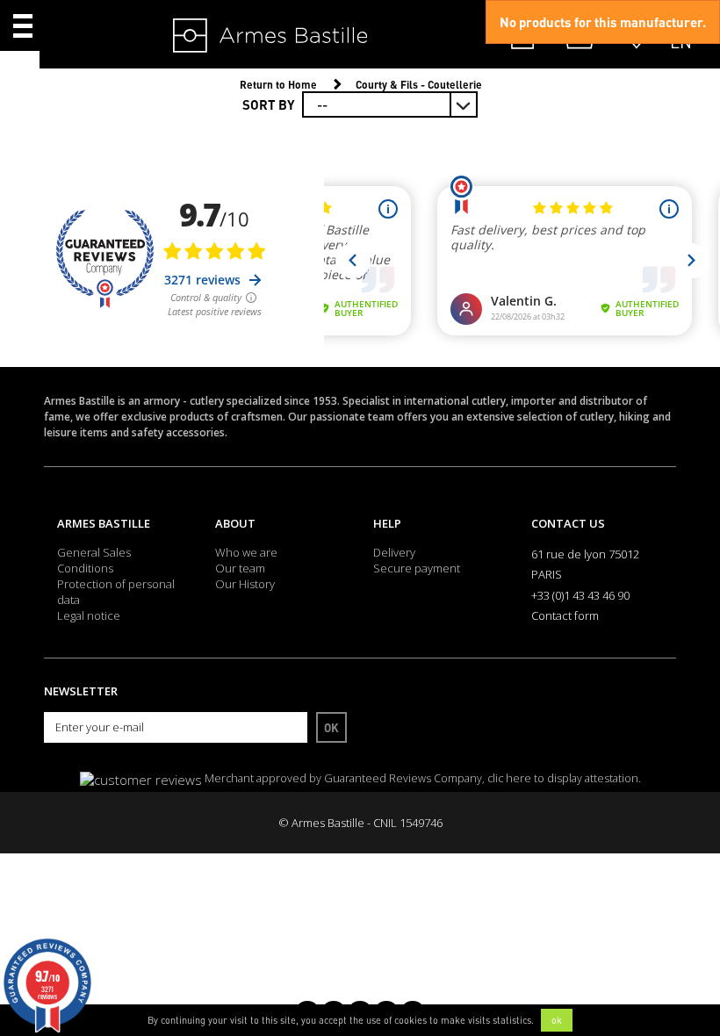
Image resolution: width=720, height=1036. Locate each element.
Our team (240, 568)
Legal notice (88, 615)
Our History (245, 584)
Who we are (246, 552)
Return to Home (278, 84)
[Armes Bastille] (216, 36)
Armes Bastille (103, 523)
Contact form (565, 615)
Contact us (568, 523)
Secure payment (416, 568)
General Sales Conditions (94, 560)
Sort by (268, 104)
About (235, 523)
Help (387, 523)
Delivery (394, 552)
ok (556, 1020)
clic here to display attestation (562, 778)
